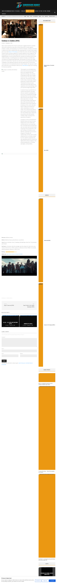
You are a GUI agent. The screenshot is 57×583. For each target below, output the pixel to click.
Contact (46, 16)
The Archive (35, 16)
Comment (3, 337)
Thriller (23, 11)
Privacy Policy (52, 16)
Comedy (28, 11)
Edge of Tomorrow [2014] (9, 304)
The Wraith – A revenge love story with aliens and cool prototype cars (47, 559)
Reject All (45, 580)
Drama (48, 11)
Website (21, 353)
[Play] (19, 265)
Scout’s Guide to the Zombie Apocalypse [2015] (28, 305)
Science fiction (38, 11)
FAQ (43, 16)
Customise (38, 580)
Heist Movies (25, 65)
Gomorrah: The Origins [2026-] (49, 324)
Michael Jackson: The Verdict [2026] (49, 66)
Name (3, 348)
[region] (28, 579)
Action (44, 11)
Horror (32, 11)
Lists (31, 16)
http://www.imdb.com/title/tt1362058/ (15, 254)
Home (25, 16)
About (40, 16)
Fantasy (4, 13)
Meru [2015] (46, 150)
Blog (28, 16)
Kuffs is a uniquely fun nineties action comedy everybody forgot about (45, 384)
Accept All (52, 580)
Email (3, 353)
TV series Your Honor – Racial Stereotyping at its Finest (46, 472)
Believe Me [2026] (47, 240)
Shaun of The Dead (13, 51)
